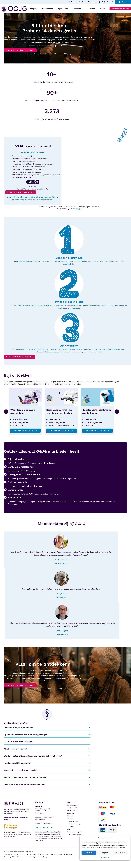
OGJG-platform (44, 261)
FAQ (103, 2)
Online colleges (71, 805)
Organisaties (71, 813)
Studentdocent (72, 810)
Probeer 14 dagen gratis (25, 431)
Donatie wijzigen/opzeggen (43, 823)
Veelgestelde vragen (75, 824)
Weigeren (105, 853)
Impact (69, 829)
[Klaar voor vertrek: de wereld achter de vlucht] (61, 397)
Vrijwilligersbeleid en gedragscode (40, 857)
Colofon (40, 854)
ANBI (22, 854)
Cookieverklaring (51, 854)
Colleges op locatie (73, 807)
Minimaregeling (94, 2)
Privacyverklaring (105, 857)
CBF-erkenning (31, 854)
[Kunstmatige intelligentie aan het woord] (97, 397)
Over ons (70, 818)
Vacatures (82, 2)
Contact (110, 2)
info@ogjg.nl (77, 209)
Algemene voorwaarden (11, 854)
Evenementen (71, 816)
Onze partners (73, 821)
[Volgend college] (117, 411)
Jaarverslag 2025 (9, 857)
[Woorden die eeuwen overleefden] (25, 397)
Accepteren (89, 853)
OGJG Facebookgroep (74, 834)
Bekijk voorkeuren (120, 853)
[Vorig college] (6, 411)
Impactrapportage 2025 (65, 854)
